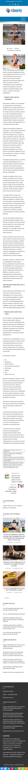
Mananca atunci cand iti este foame (13, 465)
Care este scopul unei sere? (16, 672)
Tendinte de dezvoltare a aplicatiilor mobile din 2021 (11, 489)
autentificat (14, 505)
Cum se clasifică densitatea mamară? (14, 614)
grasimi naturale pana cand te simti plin (13, 462)
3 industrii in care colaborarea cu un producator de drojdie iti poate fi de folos (14, 564)
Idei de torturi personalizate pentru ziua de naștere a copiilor (17, 478)
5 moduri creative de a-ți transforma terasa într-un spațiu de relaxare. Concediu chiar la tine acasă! (14, 661)
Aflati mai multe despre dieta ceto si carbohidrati (13, 451)
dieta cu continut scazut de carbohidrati (13, 457)
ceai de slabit (20, 70)
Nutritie (14, 27)
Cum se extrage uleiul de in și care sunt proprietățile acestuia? (14, 589)
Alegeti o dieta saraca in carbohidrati (13, 453)
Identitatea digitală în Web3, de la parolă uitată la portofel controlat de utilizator (13, 619)
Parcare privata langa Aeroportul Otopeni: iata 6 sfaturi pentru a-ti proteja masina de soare (13, 653)
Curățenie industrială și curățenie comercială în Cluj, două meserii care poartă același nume (13, 626)
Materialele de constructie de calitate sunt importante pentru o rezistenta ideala (14, 646)
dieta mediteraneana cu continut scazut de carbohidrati (13, 460)
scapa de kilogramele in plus (11, 467)
